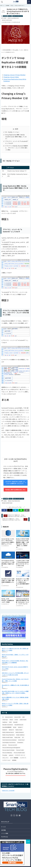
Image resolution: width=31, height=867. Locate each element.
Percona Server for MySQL (8, 750)
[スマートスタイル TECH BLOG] (15, 2)
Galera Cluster (23, 719)
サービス (3, 827)
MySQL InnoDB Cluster (17, 16)
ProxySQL (5, 755)
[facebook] (11, 815)
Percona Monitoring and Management (11, 747)
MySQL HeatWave (20, 735)
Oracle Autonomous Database (9, 740)
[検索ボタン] (2, 2)
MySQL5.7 (20, 727)
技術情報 (5, 16)
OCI (23, 737)
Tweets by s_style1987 (8, 790)
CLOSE (28, 841)
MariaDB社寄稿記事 (7, 727)
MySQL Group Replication (13, 18)
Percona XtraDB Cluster (19, 752)
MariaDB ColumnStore (8, 724)
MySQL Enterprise (20, 732)
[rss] (17, 815)
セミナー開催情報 (14, 757)
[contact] (20, 815)
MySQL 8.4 (11, 729)
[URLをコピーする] (26, 510)
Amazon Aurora (9, 717)
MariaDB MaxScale (19, 724)
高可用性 (14, 760)
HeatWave (5, 722)
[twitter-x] (14, 815)
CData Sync (5, 719)
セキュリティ (5, 757)
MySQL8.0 (5, 729)
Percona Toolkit (20, 750)
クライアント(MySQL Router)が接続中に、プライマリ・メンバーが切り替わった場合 (16, 148)
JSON (10, 722)
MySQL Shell (17, 737)
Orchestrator (20, 742)
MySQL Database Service (8, 732)
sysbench (11, 755)
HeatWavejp (4, 836)
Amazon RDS (17, 717)
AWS (23, 717)
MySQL (9, 16)
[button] (4, 510)
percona (4, 745)
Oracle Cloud (21, 740)
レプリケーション (6, 760)
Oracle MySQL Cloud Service (9, 742)
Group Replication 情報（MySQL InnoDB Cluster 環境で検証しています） (16, 137)
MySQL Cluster (19, 729)
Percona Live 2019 (12, 745)
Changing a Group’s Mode (11, 77)
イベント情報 (4, 833)
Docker (16, 719)
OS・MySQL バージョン (12, 132)
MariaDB (15, 722)
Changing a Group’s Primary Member (14, 75)
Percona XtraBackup (7, 752)
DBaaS (11, 719)
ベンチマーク (23, 757)
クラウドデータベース (20, 755)
